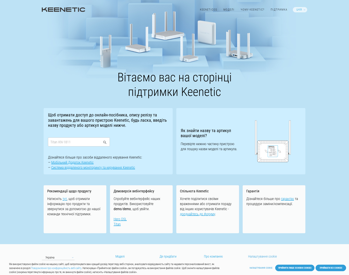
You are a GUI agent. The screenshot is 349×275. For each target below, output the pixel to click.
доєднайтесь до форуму (197, 214)
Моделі (228, 9)
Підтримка (279, 9)
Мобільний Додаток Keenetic (72, 162)
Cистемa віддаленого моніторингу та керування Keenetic (93, 167)
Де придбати (168, 256)
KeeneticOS (208, 9)
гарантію (287, 199)
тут (65, 199)
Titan (117, 224)
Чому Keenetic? (253, 9)
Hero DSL (120, 219)
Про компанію (213, 256)
